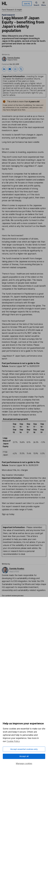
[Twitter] (21, 69)
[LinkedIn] (4, 69)
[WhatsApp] (15, 69)
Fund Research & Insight (12, 9)
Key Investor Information (13, 475)
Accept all (24, 756)
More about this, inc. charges (15, 470)
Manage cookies (24, 763)
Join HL (27, 3)
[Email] (9, 69)
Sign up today (8, 514)
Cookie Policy (13, 741)
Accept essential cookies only (24, 749)
